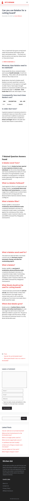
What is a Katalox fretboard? (13, 183)
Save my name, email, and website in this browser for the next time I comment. (15, 403)
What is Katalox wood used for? (14, 252)
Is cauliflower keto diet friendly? (10, 442)
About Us (5, 483)
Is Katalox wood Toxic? (11, 163)
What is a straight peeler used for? (11, 437)
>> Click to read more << (8, 61)
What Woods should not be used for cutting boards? (12, 286)
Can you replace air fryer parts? (10, 449)
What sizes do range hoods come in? (12, 440)
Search (23, 418)
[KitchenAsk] (2, 2)
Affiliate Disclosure (8, 491)
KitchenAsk (9, 2)
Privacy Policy (6, 488)
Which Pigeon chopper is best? (10, 451)
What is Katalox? (8, 265)
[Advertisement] (14, 32)
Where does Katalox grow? (12, 304)
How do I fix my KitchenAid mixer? (13, 356)
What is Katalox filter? (10, 201)
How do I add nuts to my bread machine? (13, 431)
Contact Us (6, 486)
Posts (5, 354)
